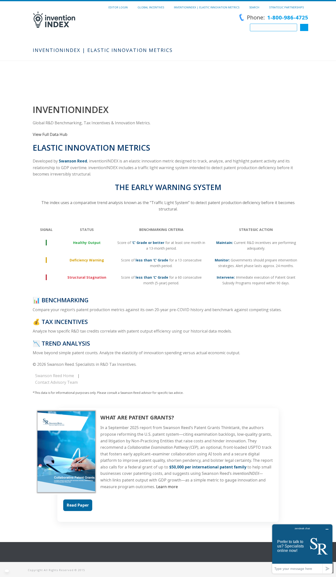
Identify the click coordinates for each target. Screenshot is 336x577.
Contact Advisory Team (56, 382)
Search (254, 7)
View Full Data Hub (50, 134)
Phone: (277, 17)
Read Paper (78, 505)
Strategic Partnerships (286, 7)
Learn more (167, 486)
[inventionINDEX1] (81, 23)
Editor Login (118, 7)
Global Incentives (150, 7)
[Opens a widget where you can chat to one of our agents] (302, 548)
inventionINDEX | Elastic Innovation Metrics (206, 7)
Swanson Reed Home (54, 375)
